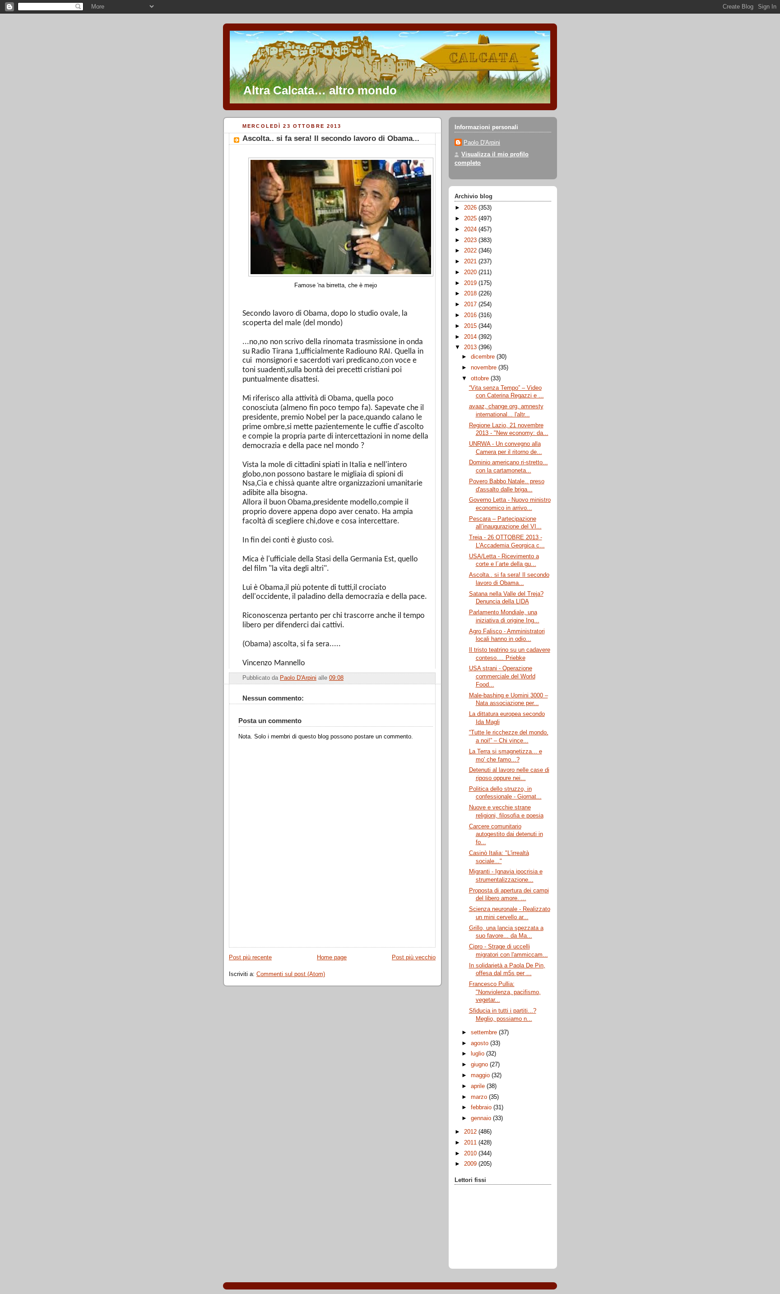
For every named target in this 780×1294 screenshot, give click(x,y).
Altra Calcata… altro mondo (320, 90)
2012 (471, 1132)
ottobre (481, 378)
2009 (471, 1164)
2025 (471, 218)
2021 (471, 261)
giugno (480, 1064)
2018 (471, 293)
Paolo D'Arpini (482, 143)
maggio (481, 1075)
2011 (471, 1143)
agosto (480, 1043)
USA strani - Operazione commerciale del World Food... (502, 676)
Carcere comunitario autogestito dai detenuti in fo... (506, 834)
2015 (471, 326)
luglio (478, 1054)
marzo (480, 1097)
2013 (471, 347)
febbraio (482, 1107)
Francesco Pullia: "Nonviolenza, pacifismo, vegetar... (505, 992)
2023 (471, 240)
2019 (471, 283)
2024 (471, 229)
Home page (332, 957)
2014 (471, 337)
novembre (484, 367)
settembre (485, 1032)
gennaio (482, 1118)
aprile (479, 1086)
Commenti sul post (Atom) (290, 974)
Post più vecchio (414, 957)
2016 (471, 315)
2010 (471, 1153)
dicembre (484, 357)
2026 (471, 208)
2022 (471, 251)
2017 (471, 304)
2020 (471, 272)
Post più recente (250, 957)
